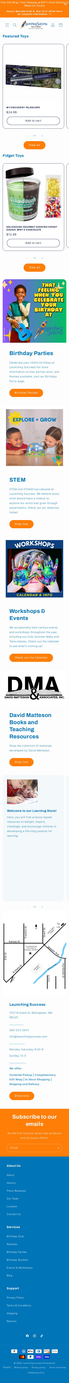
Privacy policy (39, 1367)
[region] (34, 4)
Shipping (12, 1313)
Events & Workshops (19, 1267)
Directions (22, 1095)
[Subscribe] (58, 1148)
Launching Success (33, 1363)
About (10, 1175)
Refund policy (21, 1367)
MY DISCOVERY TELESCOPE (23, 107)
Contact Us (14, 1214)
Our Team (13, 1198)
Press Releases (16, 1190)
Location (12, 1206)
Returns (11, 1321)
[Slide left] (27, 135)
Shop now (21, 524)
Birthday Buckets (17, 1259)
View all (34, 145)
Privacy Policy (15, 1297)
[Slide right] (42, 135)
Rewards (12, 1244)
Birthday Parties (26, 392)
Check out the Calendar (31, 657)
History (11, 1182)
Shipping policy (36, 1372)
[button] (7, 25)
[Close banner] (65, 4)
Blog (9, 1275)
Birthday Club (15, 1236)
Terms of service (57, 1367)
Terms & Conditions (19, 1305)
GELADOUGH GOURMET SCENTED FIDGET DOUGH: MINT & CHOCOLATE (31, 228)
